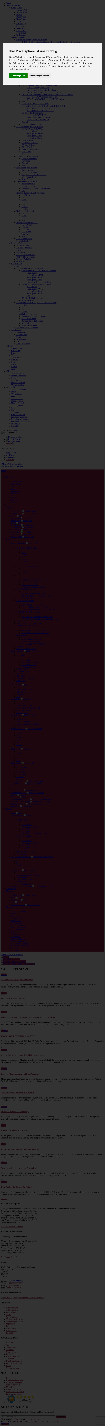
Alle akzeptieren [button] (18, 76)
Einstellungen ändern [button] (39, 76)
